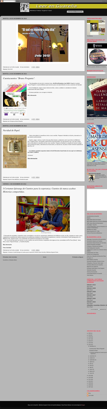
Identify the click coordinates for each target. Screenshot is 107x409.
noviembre (92, 356)
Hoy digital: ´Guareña (92, 224)
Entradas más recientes (10, 257)
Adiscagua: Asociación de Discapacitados (96, 239)
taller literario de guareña (95, 173)
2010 (89, 381)
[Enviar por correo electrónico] (32, 67)
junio (91, 365)
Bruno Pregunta (19, 121)
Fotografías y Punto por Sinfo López (95, 263)
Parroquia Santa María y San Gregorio (95, 268)
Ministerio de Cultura (91, 229)
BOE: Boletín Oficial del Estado (94, 219)
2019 (89, 335)
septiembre (92, 359)
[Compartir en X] (35, 67)
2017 (89, 338)
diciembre (92, 346)
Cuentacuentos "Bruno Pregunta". (19, 78)
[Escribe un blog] (34, 67)
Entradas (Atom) (13, 260)
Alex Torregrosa (11, 121)
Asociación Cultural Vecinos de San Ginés (96, 242)
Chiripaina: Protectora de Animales (95, 246)
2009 (89, 383)
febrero (91, 371)
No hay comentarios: (25, 67)
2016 (89, 340)
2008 (89, 385)
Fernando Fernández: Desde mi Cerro (95, 261)
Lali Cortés (91, 395)
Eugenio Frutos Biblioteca (13, 179)
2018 (89, 337)
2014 (89, 344)
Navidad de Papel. (11, 130)
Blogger (83, 405)
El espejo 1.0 (90, 257)
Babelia (88, 217)
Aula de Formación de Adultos (94, 244)
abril (91, 367)
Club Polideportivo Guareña (93, 248)
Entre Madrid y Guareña (92, 259)
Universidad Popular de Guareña (94, 273)
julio (91, 363)
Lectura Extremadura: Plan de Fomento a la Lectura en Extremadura (97, 227)
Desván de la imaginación (93, 254)
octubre (91, 357)
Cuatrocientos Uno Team (92, 252)
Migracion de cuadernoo (92, 266)
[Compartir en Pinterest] (39, 67)
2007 (89, 386)
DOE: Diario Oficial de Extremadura (95, 223)
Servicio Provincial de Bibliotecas (94, 233)
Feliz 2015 (10, 69)
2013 (89, 375)
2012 (89, 377)
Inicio (44, 257)
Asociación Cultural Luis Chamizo (94, 241)
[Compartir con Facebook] (37, 67)
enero (91, 373)
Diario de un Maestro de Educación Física (96, 256)
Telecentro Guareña (91, 270)
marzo (91, 369)
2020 (89, 333)
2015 (89, 342)
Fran (90, 393)
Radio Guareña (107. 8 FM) (93, 231)
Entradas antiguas (77, 257)
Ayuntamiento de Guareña (93, 216)
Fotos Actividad (7, 247)
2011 (89, 379)
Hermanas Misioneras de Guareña (95, 264)
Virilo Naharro (90, 275)
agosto (91, 361)
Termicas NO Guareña (92, 271)
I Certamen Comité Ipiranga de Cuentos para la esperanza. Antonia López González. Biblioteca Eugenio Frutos (33, 252)
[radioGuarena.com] (102, 309)
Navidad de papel (24, 179)
